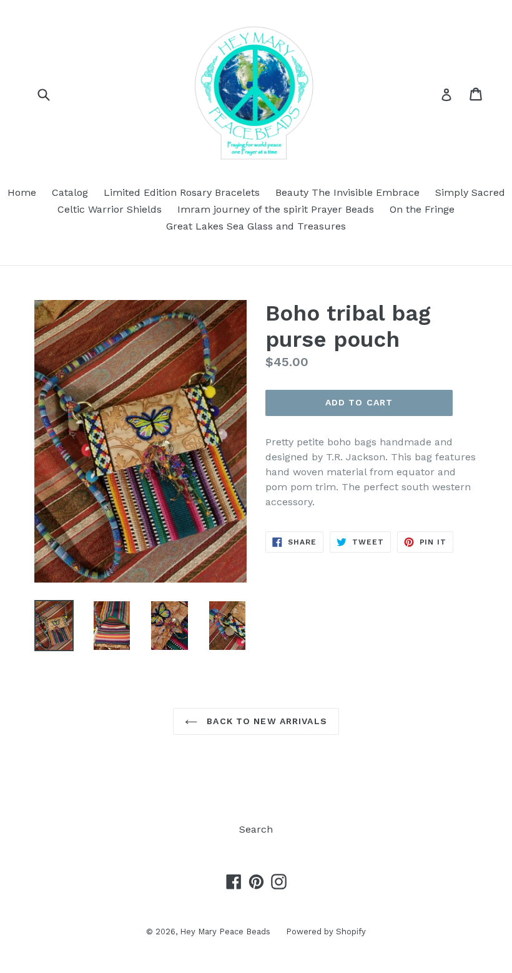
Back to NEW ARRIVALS (265, 721)
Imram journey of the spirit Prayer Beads (275, 209)
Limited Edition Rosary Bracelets (182, 192)
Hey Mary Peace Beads (225, 931)
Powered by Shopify (326, 931)
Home (21, 192)
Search (256, 829)
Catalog (70, 192)
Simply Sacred (470, 192)
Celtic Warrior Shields (109, 209)
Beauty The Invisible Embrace (347, 192)
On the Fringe (422, 209)
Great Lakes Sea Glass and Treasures (256, 226)
